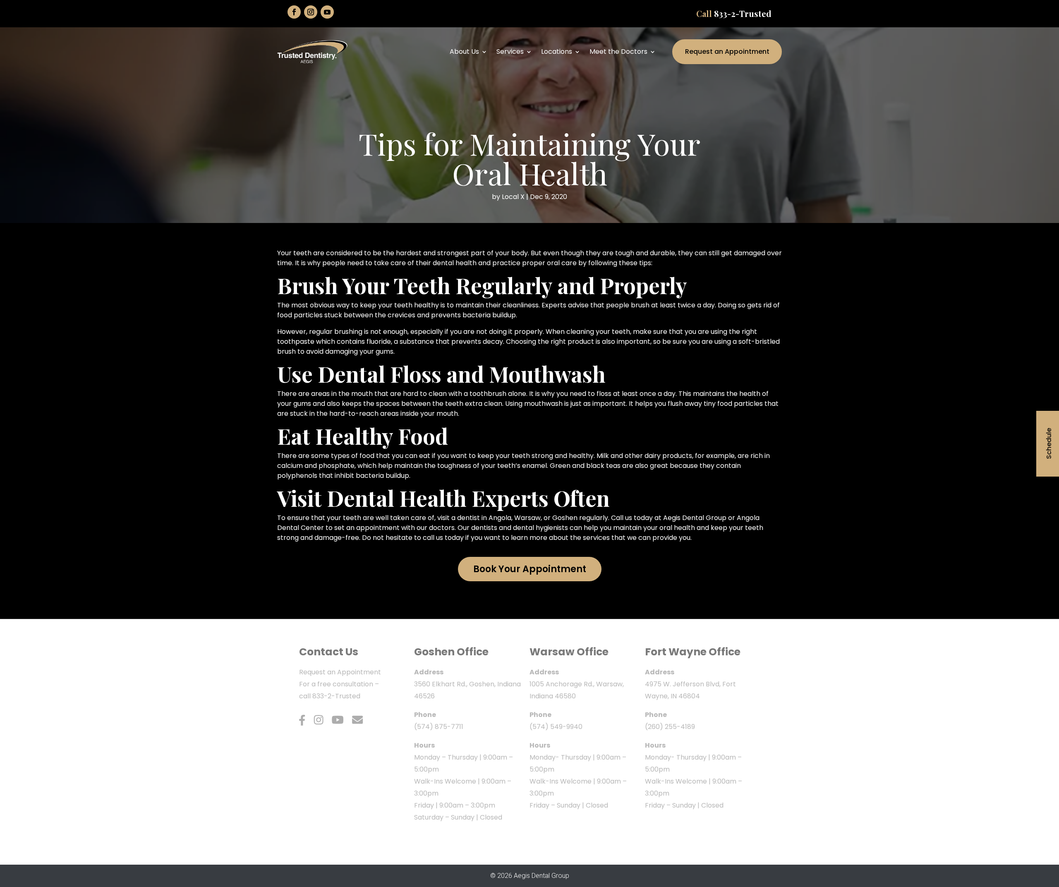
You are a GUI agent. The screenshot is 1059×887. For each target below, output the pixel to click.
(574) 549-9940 (556, 726)
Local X (513, 196)
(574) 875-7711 (438, 726)
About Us (464, 51)
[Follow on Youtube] (327, 12)
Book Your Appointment (529, 569)
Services (510, 51)
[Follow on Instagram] (310, 12)
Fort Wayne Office (692, 652)
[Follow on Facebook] (294, 12)
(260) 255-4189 (670, 726)
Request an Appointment (727, 51)
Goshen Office (451, 652)
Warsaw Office (569, 652)
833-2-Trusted (742, 13)
